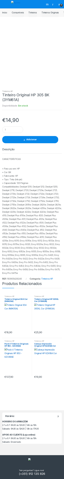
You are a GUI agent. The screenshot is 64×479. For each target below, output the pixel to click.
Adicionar (31, 139)
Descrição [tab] (8, 149)
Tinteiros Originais (50, 12)
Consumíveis (18, 12)
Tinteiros (32, 12)
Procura (47, 4)
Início (4, 12)
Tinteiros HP (7, 91)
